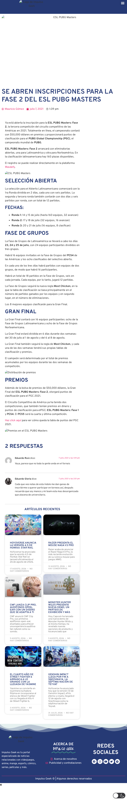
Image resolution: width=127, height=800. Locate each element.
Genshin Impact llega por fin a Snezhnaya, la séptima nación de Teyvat (60, 679)
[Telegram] (117, 761)
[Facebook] (94, 761)
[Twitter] (111, 761)
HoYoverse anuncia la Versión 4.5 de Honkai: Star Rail (23, 545)
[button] (122, 3)
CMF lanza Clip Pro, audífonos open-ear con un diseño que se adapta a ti (23, 608)
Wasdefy (10, 167)
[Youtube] (105, 761)
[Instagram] (100, 761)
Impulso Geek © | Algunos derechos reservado (63, 778)
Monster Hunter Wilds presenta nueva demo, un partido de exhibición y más (59, 607)
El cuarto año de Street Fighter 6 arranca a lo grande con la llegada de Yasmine (23, 679)
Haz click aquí (13, 420)
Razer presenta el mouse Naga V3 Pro (61, 544)
